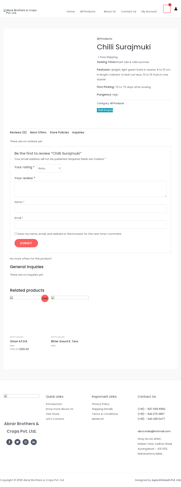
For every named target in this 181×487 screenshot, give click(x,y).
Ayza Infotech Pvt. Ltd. (166, 480)
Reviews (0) (18, 132)
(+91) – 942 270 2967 (151, 414)
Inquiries (78, 132)
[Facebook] (9, 442)
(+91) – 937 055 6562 (151, 409)
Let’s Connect (55, 419)
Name (19, 202)
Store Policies (59, 132)
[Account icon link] (175, 8)
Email (18, 218)
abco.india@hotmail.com (154, 431)
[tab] (18, 132)
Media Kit (98, 419)
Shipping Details (102, 409)
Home (71, 11)
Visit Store (52, 414)
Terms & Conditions (105, 414)
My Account (149, 11)
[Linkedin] (34, 442)
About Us (110, 11)
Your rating (24, 167)
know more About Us (59, 409)
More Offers (38, 132)
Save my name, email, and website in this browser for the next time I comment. (69, 234)
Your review (24, 178)
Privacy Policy (100, 404)
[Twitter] (17, 442)
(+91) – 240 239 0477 (151, 419)
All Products (87, 11)
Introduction (54, 404)
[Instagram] (26, 442)
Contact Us (128, 11)
